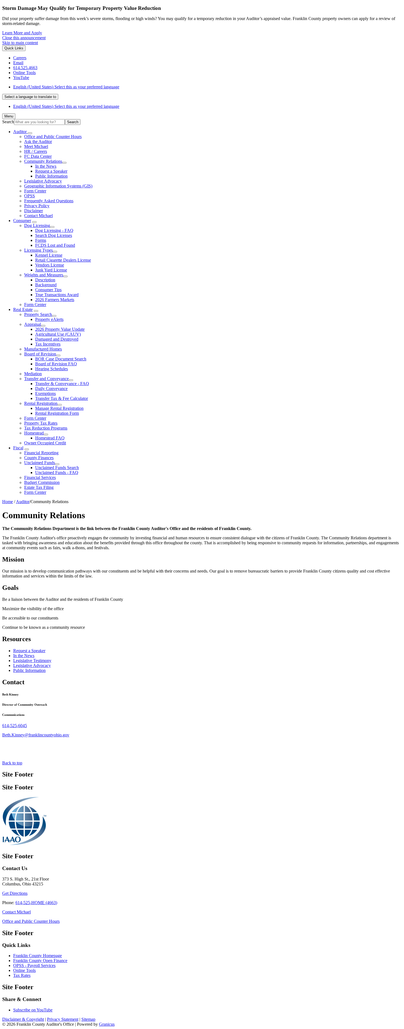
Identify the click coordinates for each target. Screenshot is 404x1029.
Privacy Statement (62, 1019)
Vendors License (49, 265)
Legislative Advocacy (43, 181)
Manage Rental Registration (59, 408)
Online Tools (24, 970)
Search (8, 121)
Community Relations (43, 161)
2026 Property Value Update (60, 329)
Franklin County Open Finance (40, 960)
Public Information (51, 176)
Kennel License (48, 255)
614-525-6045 (14, 725)
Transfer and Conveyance (46, 378)
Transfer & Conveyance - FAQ (62, 383)
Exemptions (45, 393)
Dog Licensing (37, 225)
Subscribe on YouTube (32, 1010)
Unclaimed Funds (39, 462)
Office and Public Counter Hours (53, 136)
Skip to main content (20, 42)
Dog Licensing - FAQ (54, 230)
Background (46, 284)
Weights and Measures (43, 275)
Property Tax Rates (40, 423)
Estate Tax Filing (39, 487)
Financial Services (40, 477)
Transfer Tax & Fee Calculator (61, 398)
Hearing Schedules (51, 368)
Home (7, 501)
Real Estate (23, 309)
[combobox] (30, 97)
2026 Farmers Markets (54, 299)
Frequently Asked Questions (48, 200)
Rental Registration (40, 403)
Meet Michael (36, 146)
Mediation (33, 373)
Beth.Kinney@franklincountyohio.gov (35, 735)
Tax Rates (22, 975)
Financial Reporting (41, 452)
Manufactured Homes (43, 349)
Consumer (22, 220)
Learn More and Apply (22, 32)
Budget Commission (42, 482)
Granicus (107, 1024)
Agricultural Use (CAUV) (58, 334)
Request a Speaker (51, 171)
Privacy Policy (36, 205)
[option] (207, 87)
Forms (40, 240)
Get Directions (14, 893)
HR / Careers (35, 151)
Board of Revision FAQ (56, 363)
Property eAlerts (49, 319)
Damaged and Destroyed (56, 339)
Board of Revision (40, 354)
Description (45, 279)
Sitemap (88, 1019)
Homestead (34, 433)
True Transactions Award (57, 294)
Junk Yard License (51, 270)
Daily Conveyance (51, 388)
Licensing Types (38, 250)
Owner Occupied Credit (45, 443)
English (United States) (66, 87)
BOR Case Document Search (60, 359)
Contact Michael (38, 215)
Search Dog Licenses (53, 235)
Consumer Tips (48, 289)
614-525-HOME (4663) (36, 902)
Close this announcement (24, 37)
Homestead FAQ (50, 438)
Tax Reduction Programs (45, 428)
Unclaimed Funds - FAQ (56, 472)
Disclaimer (33, 210)
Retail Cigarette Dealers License (63, 260)
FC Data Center (38, 156)
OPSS (29, 196)
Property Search (38, 314)
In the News (45, 166)
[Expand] (30, 133)
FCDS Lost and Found (55, 245)
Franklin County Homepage (37, 955)
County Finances (39, 457)
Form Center (35, 191)
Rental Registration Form (57, 413)
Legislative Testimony (32, 660)
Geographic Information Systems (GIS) (58, 186)
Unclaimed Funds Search (57, 467)
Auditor (22, 501)
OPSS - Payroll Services (34, 965)
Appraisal (32, 324)
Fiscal (18, 447)
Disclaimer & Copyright (23, 1019)
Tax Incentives (47, 344)
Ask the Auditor (38, 141)
